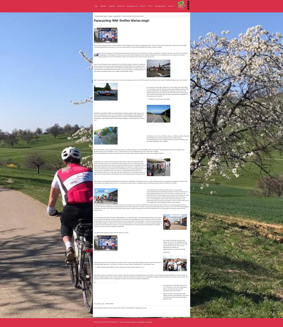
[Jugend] (114, 6)
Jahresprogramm (160, 6)
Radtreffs (103, 6)
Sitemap (127, 322)
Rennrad (120, 6)
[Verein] (173, 6)
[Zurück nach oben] (281, 325)
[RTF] (151, 6)
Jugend (111, 6)
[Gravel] (145, 6)
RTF (149, 6)
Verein (170, 6)
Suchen (122, 322)
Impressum (134, 322)
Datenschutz (141, 322)
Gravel (142, 6)
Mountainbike (131, 6)
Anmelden (149, 322)
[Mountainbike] (136, 6)
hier (146, 308)
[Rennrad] (123, 6)
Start (96, 6)
